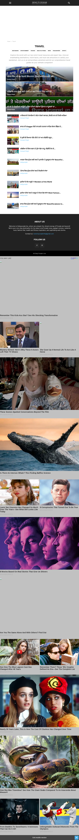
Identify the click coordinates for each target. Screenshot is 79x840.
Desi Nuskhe (15, 50)
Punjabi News (56, 50)
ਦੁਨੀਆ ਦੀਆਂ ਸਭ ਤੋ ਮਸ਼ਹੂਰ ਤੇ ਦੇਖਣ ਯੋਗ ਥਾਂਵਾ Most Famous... (40, 193)
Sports (64, 50)
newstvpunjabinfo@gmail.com (43, 234)
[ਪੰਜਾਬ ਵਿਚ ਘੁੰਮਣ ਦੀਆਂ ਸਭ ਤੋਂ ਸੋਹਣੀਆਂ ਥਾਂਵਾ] (13, 173)
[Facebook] (37, 245)
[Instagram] (42, 245)
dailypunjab (24, 162)
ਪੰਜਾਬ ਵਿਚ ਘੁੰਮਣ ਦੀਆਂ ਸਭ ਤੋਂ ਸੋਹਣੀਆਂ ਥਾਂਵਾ (33, 171)
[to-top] (77, 837)
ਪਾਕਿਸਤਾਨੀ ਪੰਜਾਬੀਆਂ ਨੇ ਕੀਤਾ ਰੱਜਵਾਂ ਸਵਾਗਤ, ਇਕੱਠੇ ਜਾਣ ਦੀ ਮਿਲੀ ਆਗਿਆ (43, 115)
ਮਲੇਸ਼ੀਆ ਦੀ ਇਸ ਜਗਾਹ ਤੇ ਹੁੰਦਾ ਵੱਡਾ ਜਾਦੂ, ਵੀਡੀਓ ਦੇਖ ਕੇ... (37, 149)
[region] (39, 24)
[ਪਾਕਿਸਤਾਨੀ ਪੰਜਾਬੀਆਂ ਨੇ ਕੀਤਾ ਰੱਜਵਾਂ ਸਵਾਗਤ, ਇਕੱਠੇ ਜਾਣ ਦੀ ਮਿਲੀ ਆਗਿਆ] (13, 119)
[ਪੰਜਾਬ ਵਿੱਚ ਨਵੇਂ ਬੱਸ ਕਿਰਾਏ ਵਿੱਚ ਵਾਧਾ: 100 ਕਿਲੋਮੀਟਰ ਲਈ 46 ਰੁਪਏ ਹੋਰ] (39, 74)
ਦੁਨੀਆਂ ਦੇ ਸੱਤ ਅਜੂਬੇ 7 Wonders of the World (36, 182)
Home (8, 41)
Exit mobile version (40, 837)
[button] (10, 3)
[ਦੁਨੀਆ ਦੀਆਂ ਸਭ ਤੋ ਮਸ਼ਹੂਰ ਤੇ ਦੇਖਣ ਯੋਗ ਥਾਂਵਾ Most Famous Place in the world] (13, 195)
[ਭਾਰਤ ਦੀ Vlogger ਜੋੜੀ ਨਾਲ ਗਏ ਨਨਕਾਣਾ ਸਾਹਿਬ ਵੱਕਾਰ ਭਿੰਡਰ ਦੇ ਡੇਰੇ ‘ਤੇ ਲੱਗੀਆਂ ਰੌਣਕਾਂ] (13, 130)
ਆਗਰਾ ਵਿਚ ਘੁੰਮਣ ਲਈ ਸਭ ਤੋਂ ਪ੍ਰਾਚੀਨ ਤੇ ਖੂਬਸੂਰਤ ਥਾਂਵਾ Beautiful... (42, 160)
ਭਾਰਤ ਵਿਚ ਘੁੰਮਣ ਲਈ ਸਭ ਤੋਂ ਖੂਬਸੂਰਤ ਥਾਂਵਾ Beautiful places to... (42, 204)
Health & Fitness (41, 50)
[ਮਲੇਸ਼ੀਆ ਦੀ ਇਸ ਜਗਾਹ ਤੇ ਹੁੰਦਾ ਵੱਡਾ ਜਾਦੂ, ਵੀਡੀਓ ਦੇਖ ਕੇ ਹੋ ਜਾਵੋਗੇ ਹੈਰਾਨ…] (13, 151)
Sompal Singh (11, 79)
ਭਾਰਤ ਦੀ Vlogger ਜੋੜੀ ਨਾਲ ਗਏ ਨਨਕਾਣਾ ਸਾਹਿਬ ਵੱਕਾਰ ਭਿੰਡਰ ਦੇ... (41, 127)
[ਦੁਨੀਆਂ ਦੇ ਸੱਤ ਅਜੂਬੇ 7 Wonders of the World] (13, 184)
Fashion (33, 50)
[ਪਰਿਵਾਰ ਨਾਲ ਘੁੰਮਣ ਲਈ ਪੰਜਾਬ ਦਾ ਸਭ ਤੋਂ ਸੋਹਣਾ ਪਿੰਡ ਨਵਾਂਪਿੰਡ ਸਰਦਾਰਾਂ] (39, 89)
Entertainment (25, 50)
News (49, 50)
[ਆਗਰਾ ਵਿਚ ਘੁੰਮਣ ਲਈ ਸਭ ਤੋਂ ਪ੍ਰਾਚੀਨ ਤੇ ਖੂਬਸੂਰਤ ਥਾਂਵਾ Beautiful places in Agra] (13, 162)
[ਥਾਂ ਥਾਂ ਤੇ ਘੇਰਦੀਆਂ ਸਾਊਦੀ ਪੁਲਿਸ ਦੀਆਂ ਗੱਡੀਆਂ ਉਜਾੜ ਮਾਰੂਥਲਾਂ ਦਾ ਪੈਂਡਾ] (39, 104)
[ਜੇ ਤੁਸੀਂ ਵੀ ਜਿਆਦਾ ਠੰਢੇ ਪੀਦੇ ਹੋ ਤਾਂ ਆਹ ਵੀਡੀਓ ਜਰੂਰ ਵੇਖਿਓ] (13, 141)
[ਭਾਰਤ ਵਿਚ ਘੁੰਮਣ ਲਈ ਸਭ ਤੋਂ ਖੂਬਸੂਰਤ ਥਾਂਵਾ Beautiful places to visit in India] (13, 206)
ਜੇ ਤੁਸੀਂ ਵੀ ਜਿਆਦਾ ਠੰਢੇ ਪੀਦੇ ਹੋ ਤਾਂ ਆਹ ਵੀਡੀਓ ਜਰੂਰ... (36, 138)
